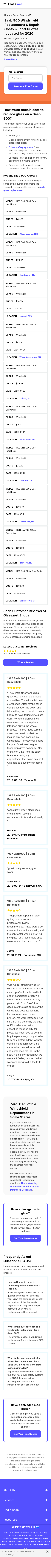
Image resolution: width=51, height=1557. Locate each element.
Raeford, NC (25, 562)
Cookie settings (8, 1554)
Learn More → (12, 59)
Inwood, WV (25, 316)
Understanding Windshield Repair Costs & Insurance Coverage (24, 1186)
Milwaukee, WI (27, 439)
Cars (15, 15)
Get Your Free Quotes (25, 1238)
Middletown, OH (27, 600)
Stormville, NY (26, 521)
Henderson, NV (27, 275)
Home (7, 15)
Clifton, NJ (24, 398)
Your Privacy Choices (23, 1526)
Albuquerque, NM (28, 234)
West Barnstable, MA (30, 357)
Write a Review (25, 662)
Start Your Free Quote (25, 86)
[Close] (46, 1551)
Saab (22, 15)
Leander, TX (25, 480)
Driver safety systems (21, 147)
